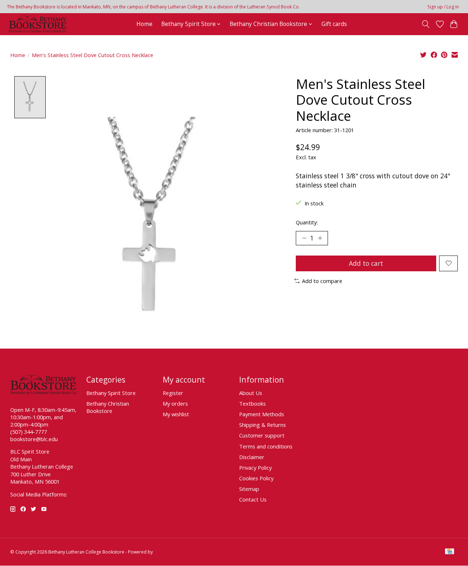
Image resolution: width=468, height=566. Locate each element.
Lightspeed (165, 552)
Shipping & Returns (262, 424)
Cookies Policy (256, 478)
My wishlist (176, 414)
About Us (250, 392)
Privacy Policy (255, 467)
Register (173, 392)
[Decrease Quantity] (304, 238)
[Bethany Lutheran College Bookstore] (38, 24)
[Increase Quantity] (320, 238)
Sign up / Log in (443, 7)
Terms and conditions (265, 446)
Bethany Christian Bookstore (107, 407)
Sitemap (249, 488)
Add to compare (322, 280)
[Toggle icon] (425, 24)
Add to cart (366, 263)
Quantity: (307, 222)
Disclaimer (251, 457)
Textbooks (252, 403)
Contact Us (253, 499)
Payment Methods (261, 414)
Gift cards (334, 24)
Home (144, 24)
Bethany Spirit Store (111, 392)
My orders (175, 403)
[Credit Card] (449, 552)
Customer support (261, 435)
